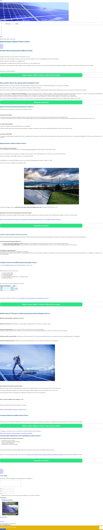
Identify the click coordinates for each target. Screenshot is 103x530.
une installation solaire (8, 265)
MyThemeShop (7, 525)
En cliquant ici (3, 529)
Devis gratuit (5, 29)
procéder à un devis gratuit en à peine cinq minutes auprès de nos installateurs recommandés (45, 454)
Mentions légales (3, 517)
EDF (15, 156)
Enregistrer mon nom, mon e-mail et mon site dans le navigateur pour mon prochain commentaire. (20, 495)
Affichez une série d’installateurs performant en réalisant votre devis (13, 409)
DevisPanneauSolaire (4, 523)
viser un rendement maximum (30, 149)
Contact (4, 34)
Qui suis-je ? (4, 33)
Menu (1, 0)
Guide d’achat (5, 28)
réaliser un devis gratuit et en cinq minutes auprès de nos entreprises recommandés (16, 433)
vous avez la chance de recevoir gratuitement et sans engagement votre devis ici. (33, 298)
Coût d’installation (6, 26)
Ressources (2, 521)
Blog (3, 31)
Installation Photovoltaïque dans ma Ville (11, 30)
